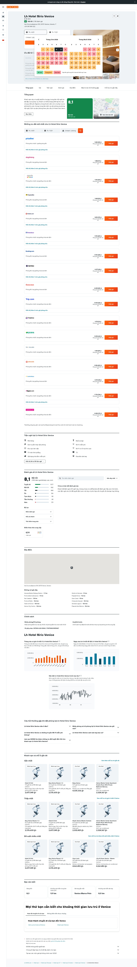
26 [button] (61, 63)
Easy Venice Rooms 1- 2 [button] (56, 783)
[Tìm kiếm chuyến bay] (3, 13)
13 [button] (65, 54)
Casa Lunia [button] (76, 858)
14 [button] (38, 58)
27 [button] (65, 63)
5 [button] (71, 54)
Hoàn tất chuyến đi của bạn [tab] (35, 913)
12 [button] (61, 54)
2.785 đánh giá (37, 21)
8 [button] (43, 54)
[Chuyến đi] (3, 35)
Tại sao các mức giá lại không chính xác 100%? (41, 953)
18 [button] (56, 58)
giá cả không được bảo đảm (58, 941)
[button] (135, 2)
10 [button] (52, 54)
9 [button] (47, 54)
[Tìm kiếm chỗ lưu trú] (3, 16)
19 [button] (61, 58)
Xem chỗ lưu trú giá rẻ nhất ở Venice (108, 798)
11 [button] (56, 54)
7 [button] (38, 54)
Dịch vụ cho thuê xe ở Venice (36, 925)
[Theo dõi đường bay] (3, 30)
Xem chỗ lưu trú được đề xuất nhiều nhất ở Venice (103, 836)
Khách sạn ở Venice (63, 925)
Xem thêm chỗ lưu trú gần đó (110, 760)
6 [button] (65, 49)
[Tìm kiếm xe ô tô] (3, 20)
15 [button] (43, 58)
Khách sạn (36, 962)
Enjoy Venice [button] (76, 783)
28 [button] (38, 67)
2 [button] (47, 49)
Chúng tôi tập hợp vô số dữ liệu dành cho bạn (41, 950)
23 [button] (47, 63)
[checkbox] (33, 534)
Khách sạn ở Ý (56, 962)
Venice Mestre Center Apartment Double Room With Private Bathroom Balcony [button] (106, 785)
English (83, 2)
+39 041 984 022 (29, 26)
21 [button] (38, 63)
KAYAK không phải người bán (35, 946)
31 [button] (94, 67)
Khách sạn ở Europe (46, 962)
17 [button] (52, 58)
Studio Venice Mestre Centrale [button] (82, 821)
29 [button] (43, 67)
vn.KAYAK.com (27, 962)
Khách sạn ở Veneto (68, 962)
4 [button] (56, 49)
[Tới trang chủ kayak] (12, 7)
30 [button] (47, 67)
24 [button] (52, 63)
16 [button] (47, 58)
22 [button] (43, 63)
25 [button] (56, 63)
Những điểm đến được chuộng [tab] (56, 913)
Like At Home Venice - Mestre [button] (105, 858)
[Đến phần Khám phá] (3, 26)
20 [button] (65, 58)
